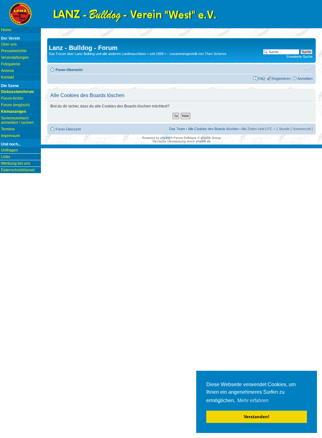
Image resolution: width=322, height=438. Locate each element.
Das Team (177, 129)
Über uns (9, 44)
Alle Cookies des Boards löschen (213, 129)
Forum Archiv (12, 98)
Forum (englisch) (15, 105)
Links (5, 157)
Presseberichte (14, 51)
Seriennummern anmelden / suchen (17, 120)
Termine (8, 129)
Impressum (10, 136)
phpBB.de (203, 141)
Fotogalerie (10, 64)
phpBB (165, 138)
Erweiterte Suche (299, 56)
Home (6, 30)
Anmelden (305, 78)
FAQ (261, 78)
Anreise (7, 70)
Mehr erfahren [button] (253, 400)
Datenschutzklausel (18, 170)
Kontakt (7, 77)
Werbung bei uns (15, 163)
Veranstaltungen (15, 57)
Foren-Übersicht (69, 70)
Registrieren (281, 78)
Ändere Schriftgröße (308, 68)
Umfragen (9, 150)
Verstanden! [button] (256, 416)
